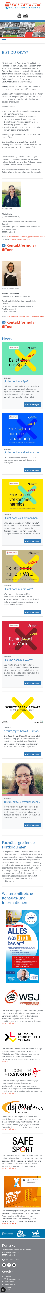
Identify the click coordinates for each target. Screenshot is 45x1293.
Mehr (4, 1061)
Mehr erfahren (8, 1023)
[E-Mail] (4, 1265)
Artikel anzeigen (32, 404)
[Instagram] (9, 1265)
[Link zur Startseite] (22, 5)
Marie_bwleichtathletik (21, 239)
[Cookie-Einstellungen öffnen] (3, 1289)
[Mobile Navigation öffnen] (4, 40)
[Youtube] (14, 1265)
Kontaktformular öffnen (19, 247)
